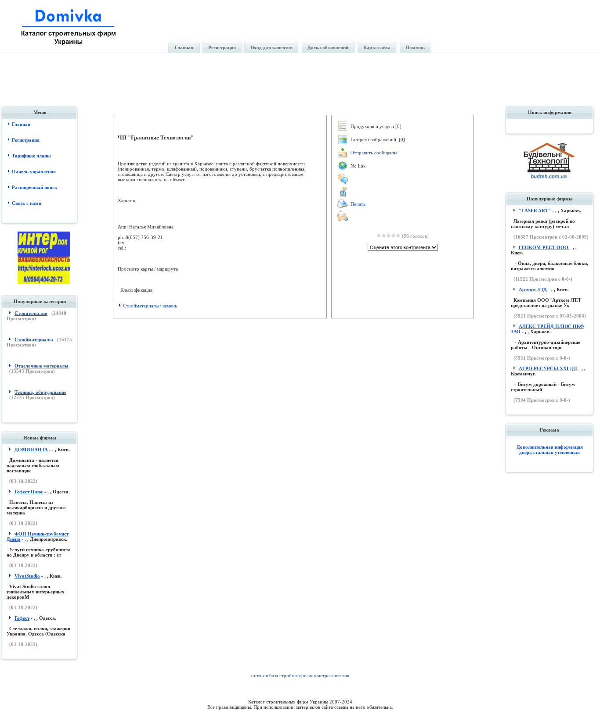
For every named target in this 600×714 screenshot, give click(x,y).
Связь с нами (26, 203)
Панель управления (34, 171)
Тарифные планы (31, 155)
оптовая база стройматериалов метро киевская (300, 675)
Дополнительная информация (550, 447)
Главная (21, 124)
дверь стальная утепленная (549, 452)
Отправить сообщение (374, 152)
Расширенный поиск (34, 187)
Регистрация (26, 140)
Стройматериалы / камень (150, 305)
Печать (358, 204)
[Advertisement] (301, 84)
